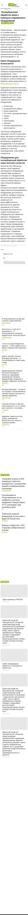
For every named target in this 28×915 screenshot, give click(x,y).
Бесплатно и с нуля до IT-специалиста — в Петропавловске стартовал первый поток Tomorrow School (13, 332)
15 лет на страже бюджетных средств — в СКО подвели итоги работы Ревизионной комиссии (14, 346)
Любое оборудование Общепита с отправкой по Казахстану (12, 666)
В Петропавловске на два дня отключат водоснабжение (13, 320)
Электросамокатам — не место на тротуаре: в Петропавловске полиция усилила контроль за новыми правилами (13, 392)
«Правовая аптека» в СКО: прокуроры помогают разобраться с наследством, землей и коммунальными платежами (14, 484)
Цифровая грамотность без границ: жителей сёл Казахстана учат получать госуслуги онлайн (12, 419)
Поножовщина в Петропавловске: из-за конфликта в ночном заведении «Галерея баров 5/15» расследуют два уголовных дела (13, 501)
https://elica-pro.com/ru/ (10, 84)
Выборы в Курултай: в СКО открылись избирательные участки (13, 527)
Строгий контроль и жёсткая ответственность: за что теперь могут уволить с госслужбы (13, 406)
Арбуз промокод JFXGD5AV (12, 599)
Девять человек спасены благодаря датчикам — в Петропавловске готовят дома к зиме (13, 359)
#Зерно (2, 249)
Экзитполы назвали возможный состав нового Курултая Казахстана (13, 516)
